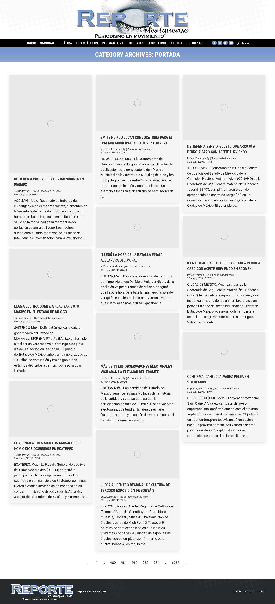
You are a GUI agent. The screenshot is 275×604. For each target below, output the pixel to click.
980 (113, 563)
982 (135, 563)
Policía (17, 191)
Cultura (104, 496)
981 (124, 563)
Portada (26, 191)
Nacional (105, 149)
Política (105, 266)
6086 (175, 563)
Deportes (192, 388)
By (47, 191)
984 (156, 563)
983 (145, 563)
